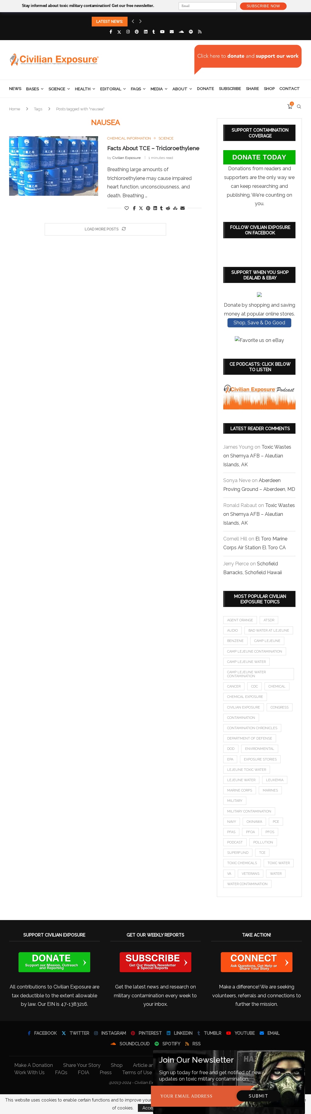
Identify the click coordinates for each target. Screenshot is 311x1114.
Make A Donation (33, 1065)
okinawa (254, 822)
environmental (259, 749)
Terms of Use (137, 1072)
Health (83, 89)
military (234, 801)
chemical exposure (245, 697)
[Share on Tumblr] (161, 208)
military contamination (249, 811)
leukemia (274, 780)
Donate (205, 88)
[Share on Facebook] (134, 208)
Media (157, 89)
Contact (289, 88)
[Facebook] (111, 31)
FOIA (83, 1072)
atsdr (269, 620)
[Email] (172, 31)
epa (230, 759)
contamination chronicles (252, 728)
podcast (235, 842)
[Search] (299, 107)
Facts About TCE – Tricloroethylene (153, 148)
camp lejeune (267, 641)
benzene (235, 641)
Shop (269, 88)
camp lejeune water (246, 662)
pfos (269, 832)
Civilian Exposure (126, 158)
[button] (133, 21)
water (276, 874)
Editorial (110, 89)
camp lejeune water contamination (246, 674)
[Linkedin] (145, 31)
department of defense (249, 738)
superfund (237, 853)
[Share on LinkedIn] (155, 208)
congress (280, 707)
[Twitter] (119, 31)
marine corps (239, 790)
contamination (241, 718)
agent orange (240, 620)
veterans (250, 874)
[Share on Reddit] (168, 208)
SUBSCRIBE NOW (263, 6)
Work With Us (29, 1072)
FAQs (136, 89)
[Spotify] (191, 31)
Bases (32, 89)
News (15, 88)
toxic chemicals (242, 863)
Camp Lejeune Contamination (254, 652)
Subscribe (230, 88)
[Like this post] (127, 208)
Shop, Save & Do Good (259, 323)
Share (252, 88)
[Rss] (199, 31)
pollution (263, 842)
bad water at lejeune (268, 631)
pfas (231, 832)
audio (232, 631)
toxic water (279, 863)
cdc (254, 686)
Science (57, 89)
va (229, 874)
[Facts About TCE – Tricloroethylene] (53, 166)
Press (106, 1072)
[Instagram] (128, 31)
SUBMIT (258, 1096)
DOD (230, 749)
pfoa (250, 832)
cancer (234, 686)
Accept (149, 1107)
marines (270, 790)
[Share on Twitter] (141, 208)
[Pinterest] (137, 31)
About (180, 89)
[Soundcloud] (181, 31)
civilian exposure (243, 707)
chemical (276, 686)
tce (262, 853)
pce (276, 822)
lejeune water (241, 780)
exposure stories (260, 759)
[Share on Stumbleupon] (175, 208)
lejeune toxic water (246, 770)
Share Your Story (82, 1065)
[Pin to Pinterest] (148, 208)
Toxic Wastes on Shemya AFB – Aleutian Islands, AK (257, 455)
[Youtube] (162, 31)
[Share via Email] (182, 208)
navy (231, 822)
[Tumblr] (153, 31)
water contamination (247, 884)
